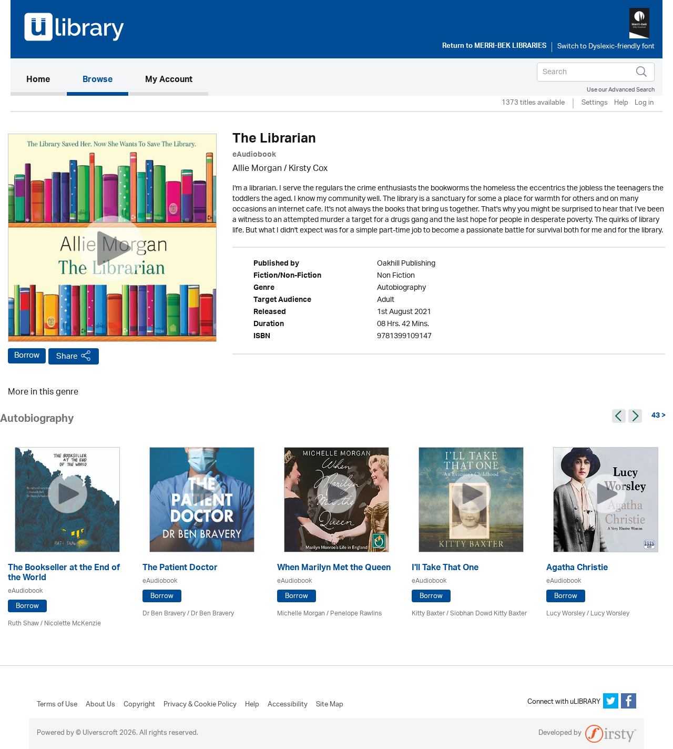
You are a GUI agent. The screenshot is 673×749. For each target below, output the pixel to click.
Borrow (26, 355)
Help (621, 103)
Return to (494, 47)
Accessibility (288, 704)
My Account (168, 80)
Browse (98, 80)
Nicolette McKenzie (72, 623)
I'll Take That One (445, 569)
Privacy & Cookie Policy (200, 704)
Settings (595, 103)
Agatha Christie (577, 569)
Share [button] (67, 356)
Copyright (139, 704)
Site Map (329, 704)
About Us (100, 704)
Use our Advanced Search (621, 89)
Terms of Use (57, 704)
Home (46, 80)
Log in (644, 103)
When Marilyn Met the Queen (334, 569)
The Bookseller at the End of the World (64, 574)
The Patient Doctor (180, 569)
